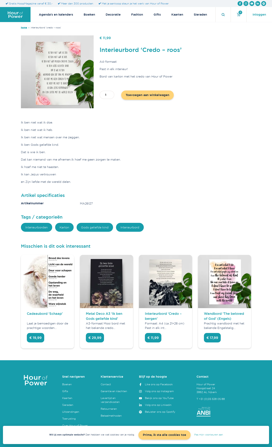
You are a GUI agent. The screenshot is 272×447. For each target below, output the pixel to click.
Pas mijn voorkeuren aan (208, 434)
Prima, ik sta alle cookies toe (164, 435)
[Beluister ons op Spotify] (263, 3)
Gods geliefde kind (95, 227)
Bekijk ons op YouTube (159, 398)
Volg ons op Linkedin (158, 404)
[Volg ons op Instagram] (246, 3)
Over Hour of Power (75, 425)
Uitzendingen (70, 411)
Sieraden (200, 15)
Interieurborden (36, 227)
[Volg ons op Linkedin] (257, 3)
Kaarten (177, 15)
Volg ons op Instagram (159, 391)
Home (24, 27)
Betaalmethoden (111, 415)
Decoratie (113, 15)
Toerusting (69, 418)
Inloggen (259, 15)
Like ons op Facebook (159, 384)
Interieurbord (129, 227)
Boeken (89, 15)
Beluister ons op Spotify (160, 411)
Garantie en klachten (114, 391)
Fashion (137, 15)
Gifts (157, 15)
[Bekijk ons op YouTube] (251, 3)
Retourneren (109, 408)
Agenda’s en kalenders (56, 15)
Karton (64, 227)
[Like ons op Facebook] (240, 3)
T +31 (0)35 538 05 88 (211, 398)
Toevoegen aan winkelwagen (147, 95)
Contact (106, 384)
